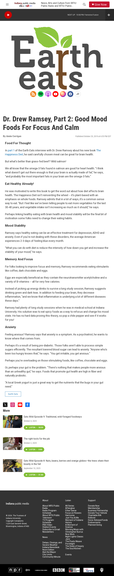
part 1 (11, 150)
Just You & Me (72, 518)
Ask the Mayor (49, 552)
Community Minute (51, 557)
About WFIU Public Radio (50, 507)
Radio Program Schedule (49, 511)
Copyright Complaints (14, 521)
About (45, 500)
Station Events (49, 527)
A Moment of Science (71, 526)
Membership (94, 508)
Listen (68, 500)
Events (68, 555)
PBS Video (47, 525)
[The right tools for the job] (12, 443)
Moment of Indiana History (74, 521)
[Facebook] (70, 94)
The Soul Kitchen (73, 548)
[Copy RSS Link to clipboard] (33, 94)
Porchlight (70, 544)
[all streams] (109, 15)
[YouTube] (55, 94)
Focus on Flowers (73, 513)
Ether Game (70, 510)
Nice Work (70, 534)
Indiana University (13, 518)
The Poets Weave (73, 541)
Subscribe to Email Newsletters (51, 530)
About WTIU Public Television (51, 516)
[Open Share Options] (78, 94)
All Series (69, 506)
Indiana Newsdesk (50, 547)
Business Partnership (98, 510)
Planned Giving (95, 525)
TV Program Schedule (48, 521)
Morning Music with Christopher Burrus (74, 530)
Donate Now (93, 506)
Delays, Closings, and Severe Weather (52, 543)
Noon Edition (48, 550)
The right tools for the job (37, 438)
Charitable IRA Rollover (94, 516)
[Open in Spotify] (41, 94)
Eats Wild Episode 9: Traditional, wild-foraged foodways (53, 416)
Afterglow (70, 508)
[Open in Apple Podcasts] (48, 94)
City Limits (47, 554)
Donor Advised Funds (98, 520)
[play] (8, 15)
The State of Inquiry (74, 546)
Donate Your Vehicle (97, 513)
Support (92, 500)
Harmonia (70, 515)
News (45, 537)
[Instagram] (63, 94)
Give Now (101, 4)
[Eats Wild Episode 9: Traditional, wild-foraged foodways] (12, 421)
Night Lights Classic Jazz (74, 538)
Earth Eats (13, 394)
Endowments (94, 522)
